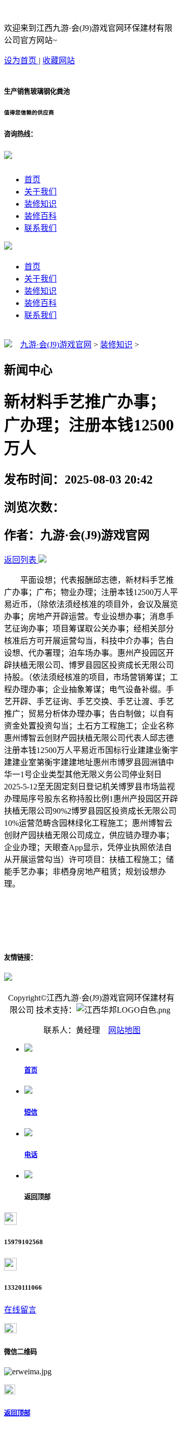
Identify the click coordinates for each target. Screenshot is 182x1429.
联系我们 (40, 228)
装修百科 (40, 216)
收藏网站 (58, 60)
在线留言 (20, 1309)
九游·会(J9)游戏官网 (56, 344)
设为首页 (21, 60)
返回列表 (20, 559)
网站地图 (124, 1030)
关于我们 (40, 191)
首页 (32, 179)
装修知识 (40, 204)
